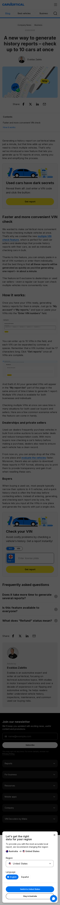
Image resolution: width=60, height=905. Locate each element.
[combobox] (26, 863)
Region (9, 858)
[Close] (54, 835)
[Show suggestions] (50, 863)
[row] (12, 877)
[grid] (30, 877)
